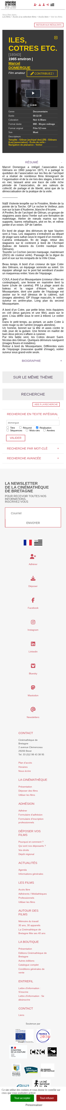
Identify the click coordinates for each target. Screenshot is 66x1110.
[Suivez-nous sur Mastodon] (33, 688)
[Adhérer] (35, 5)
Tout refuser (47, 1098)
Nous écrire (24, 771)
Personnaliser (34, 1105)
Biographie (31, 360)
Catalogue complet (28, 964)
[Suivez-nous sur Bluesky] (33, 666)
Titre (12, 427)
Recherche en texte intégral (33, 415)
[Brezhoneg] (52, 5)
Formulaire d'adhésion (30, 814)
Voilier (39, 145)
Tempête (12, 139)
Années (50, 430)
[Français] (28, 542)
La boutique (28, 942)
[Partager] (48, 5)
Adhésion (26, 803)
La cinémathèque (32, 779)
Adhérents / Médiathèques (32, 893)
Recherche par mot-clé (33, 448)
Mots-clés (34, 430)
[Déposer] (40, 5)
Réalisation (45, 427)
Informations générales (30, 874)
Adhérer (22, 810)
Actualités (27, 863)
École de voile (37, 142)
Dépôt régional (26, 854)
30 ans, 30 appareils (29, 925)
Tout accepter (22, 1098)
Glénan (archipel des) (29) (32, 139)
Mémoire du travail (28, 921)
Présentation (25, 786)
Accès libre (24, 889)
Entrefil (25, 981)
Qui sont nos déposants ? (32, 846)
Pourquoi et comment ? (30, 841)
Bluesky (33, 673)
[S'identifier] (44, 5)
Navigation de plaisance (21, 145)
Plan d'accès (25, 762)
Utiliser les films (26, 795)
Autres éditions (26, 960)
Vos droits (23, 850)
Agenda (22, 869)
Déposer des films (28, 790)
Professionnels (26, 897)
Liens (21, 1015)
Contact (25, 733)
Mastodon (33, 695)
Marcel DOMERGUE (19, 65)
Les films (26, 882)
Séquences (15, 430)
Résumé (27, 427)
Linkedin (33, 651)
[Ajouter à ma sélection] (56, 38)
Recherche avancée (33, 458)
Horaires (23, 767)
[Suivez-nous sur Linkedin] (33, 644)
